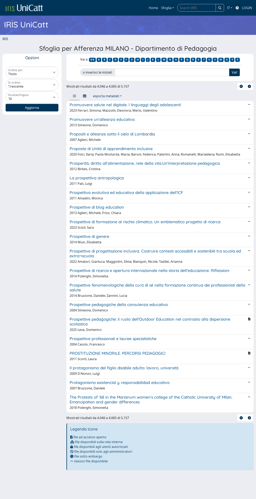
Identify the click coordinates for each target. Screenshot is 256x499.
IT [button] (228, 8)
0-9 (92, 59)
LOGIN (247, 8)
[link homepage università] (24, 8)
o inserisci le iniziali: (97, 72)
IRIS (5, 39)
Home (153, 8)
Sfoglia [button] (166, 8)
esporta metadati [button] (106, 96)
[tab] (75, 96)
